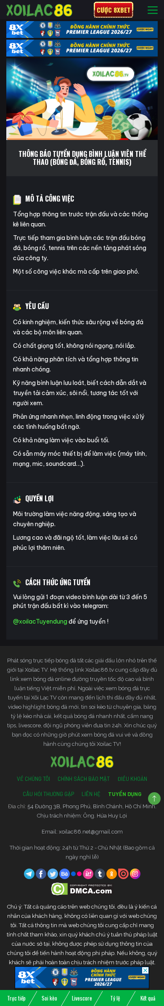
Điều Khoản (132, 778)
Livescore (82, 998)
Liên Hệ (91, 794)
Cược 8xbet (113, 9)
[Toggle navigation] (153, 9)
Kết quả (147, 998)
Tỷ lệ (115, 998)
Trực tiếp (16, 998)
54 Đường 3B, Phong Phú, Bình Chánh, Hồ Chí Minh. (91, 806)
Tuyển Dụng (124, 794)
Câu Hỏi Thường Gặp (48, 794)
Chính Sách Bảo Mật (84, 778)
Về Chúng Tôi (33, 778)
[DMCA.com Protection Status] (82, 888)
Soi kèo (49, 998)
